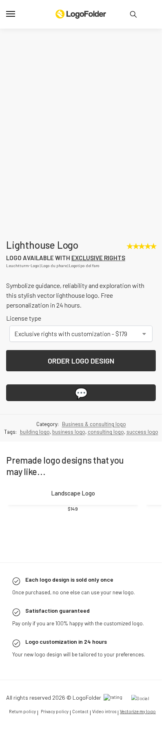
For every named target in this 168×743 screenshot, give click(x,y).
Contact (80, 731)
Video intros (104, 731)
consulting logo (106, 452)
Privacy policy (55, 731)
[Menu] (18, 14)
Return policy (22, 731)
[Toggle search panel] (133, 14)
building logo (35, 452)
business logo (68, 452)
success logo (142, 452)
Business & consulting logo (94, 444)
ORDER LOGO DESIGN (81, 381)
